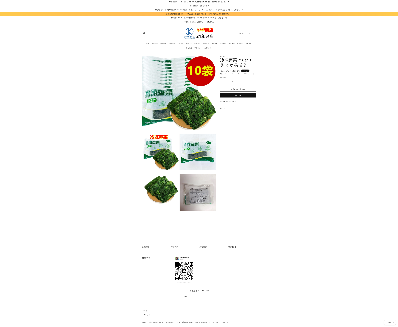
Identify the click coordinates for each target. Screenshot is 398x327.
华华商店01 (149, 322)
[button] (144, 33)
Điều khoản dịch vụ (187, 322)
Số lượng (223, 78)
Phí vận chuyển (235, 74)
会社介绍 (146, 257)
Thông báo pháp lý (225, 322)
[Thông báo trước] (142, 2)
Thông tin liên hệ (213, 322)
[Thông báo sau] (255, 2)
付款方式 (174, 247)
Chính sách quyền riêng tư (173, 322)
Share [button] (224, 108)
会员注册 (146, 247)
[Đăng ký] (215, 296)
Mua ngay (238, 95)
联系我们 (232, 247)
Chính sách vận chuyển (201, 322)
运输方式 (203, 247)
